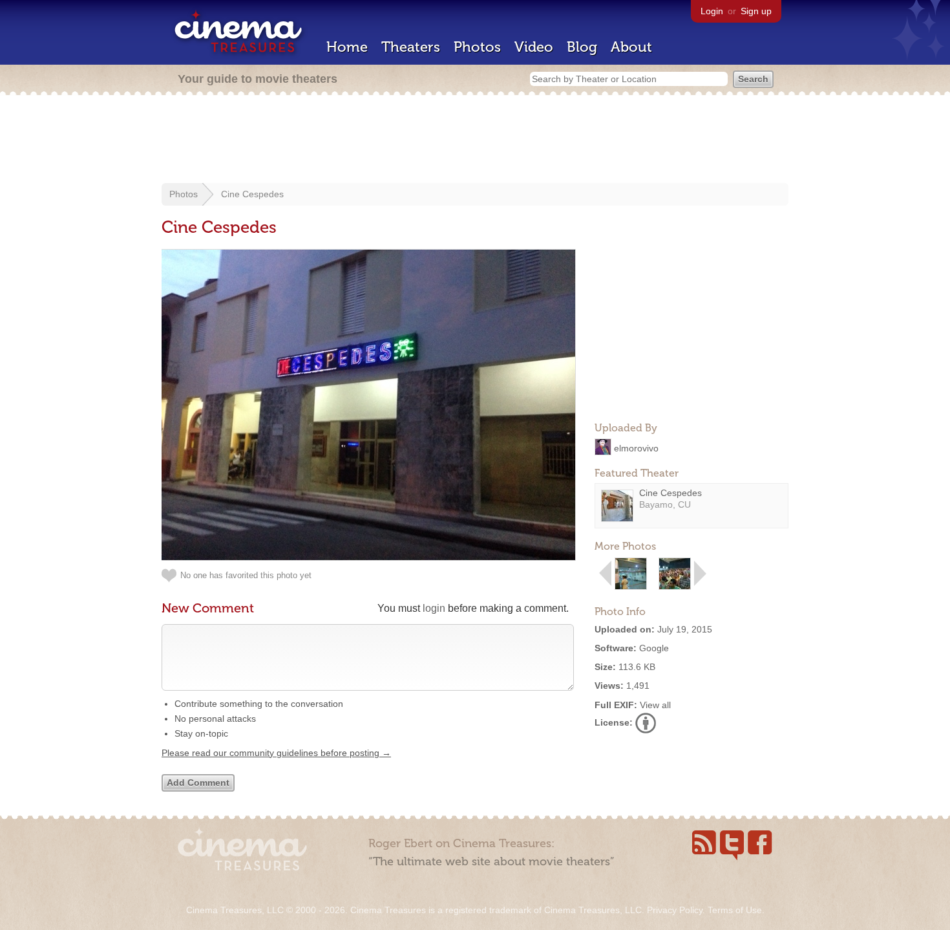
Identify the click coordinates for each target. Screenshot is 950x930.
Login (712, 11)
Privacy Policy (674, 910)
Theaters (410, 47)
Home (347, 47)
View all (655, 705)
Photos (477, 47)
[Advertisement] (475, 140)
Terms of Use (735, 910)
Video (533, 47)
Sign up (756, 11)
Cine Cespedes (252, 194)
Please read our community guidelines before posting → (276, 753)
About (631, 47)
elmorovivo (636, 447)
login (434, 608)
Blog (582, 47)
